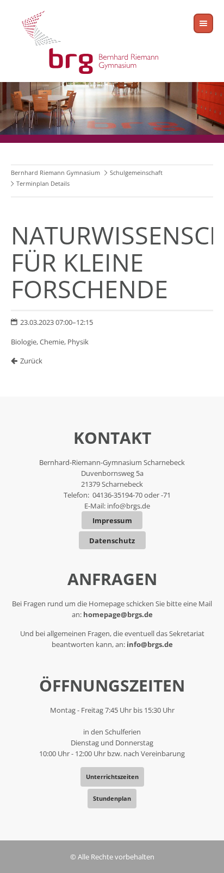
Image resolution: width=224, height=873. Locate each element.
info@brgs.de (128, 506)
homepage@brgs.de (118, 614)
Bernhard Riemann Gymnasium (55, 172)
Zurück (31, 361)
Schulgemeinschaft (136, 172)
